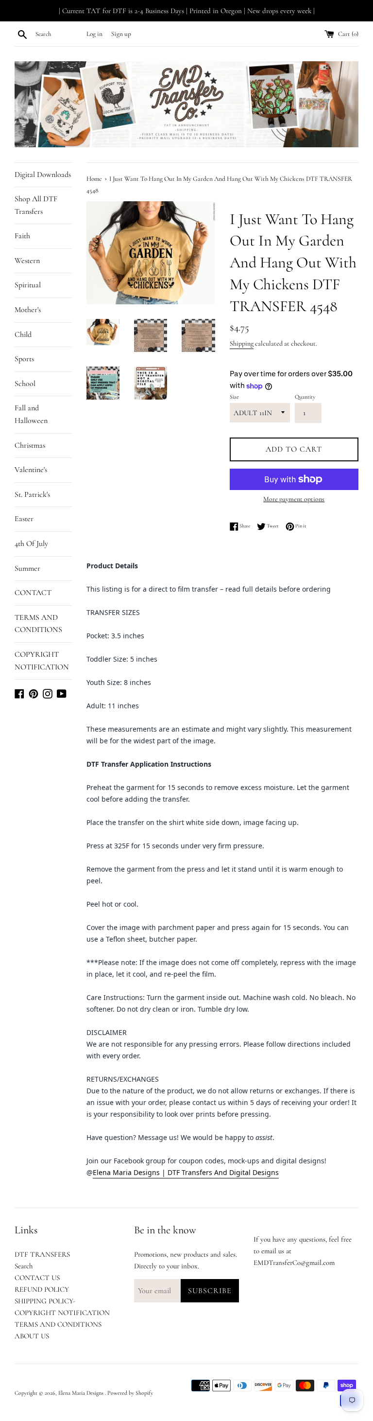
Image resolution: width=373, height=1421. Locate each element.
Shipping (242, 343)
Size (234, 396)
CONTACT (33, 592)
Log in (94, 34)
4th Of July (31, 543)
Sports (24, 359)
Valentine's (31, 469)
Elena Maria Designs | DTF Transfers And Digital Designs (186, 1172)
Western (27, 260)
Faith (22, 236)
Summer (27, 568)
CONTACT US (37, 1277)
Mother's (28, 310)
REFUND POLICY (42, 1289)
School (25, 383)
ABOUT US (32, 1336)
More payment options (293, 499)
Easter (24, 519)
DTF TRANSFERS (42, 1254)
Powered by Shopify (130, 1392)
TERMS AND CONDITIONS (38, 624)
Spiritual (28, 285)
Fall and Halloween (31, 414)
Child (23, 334)
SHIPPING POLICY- (45, 1301)
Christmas (30, 445)
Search (24, 1266)
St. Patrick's (32, 494)
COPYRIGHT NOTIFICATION (42, 660)
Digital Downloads (43, 174)
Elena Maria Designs (81, 1392)
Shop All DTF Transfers (36, 205)
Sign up (121, 34)
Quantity (305, 396)
